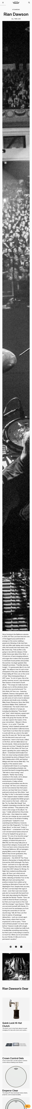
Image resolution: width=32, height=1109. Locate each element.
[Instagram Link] (21, 947)
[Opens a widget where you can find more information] (28, 1106)
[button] (3, 2)
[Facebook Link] (16, 947)
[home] (16, 2)
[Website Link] (11, 947)
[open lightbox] (16, 326)
